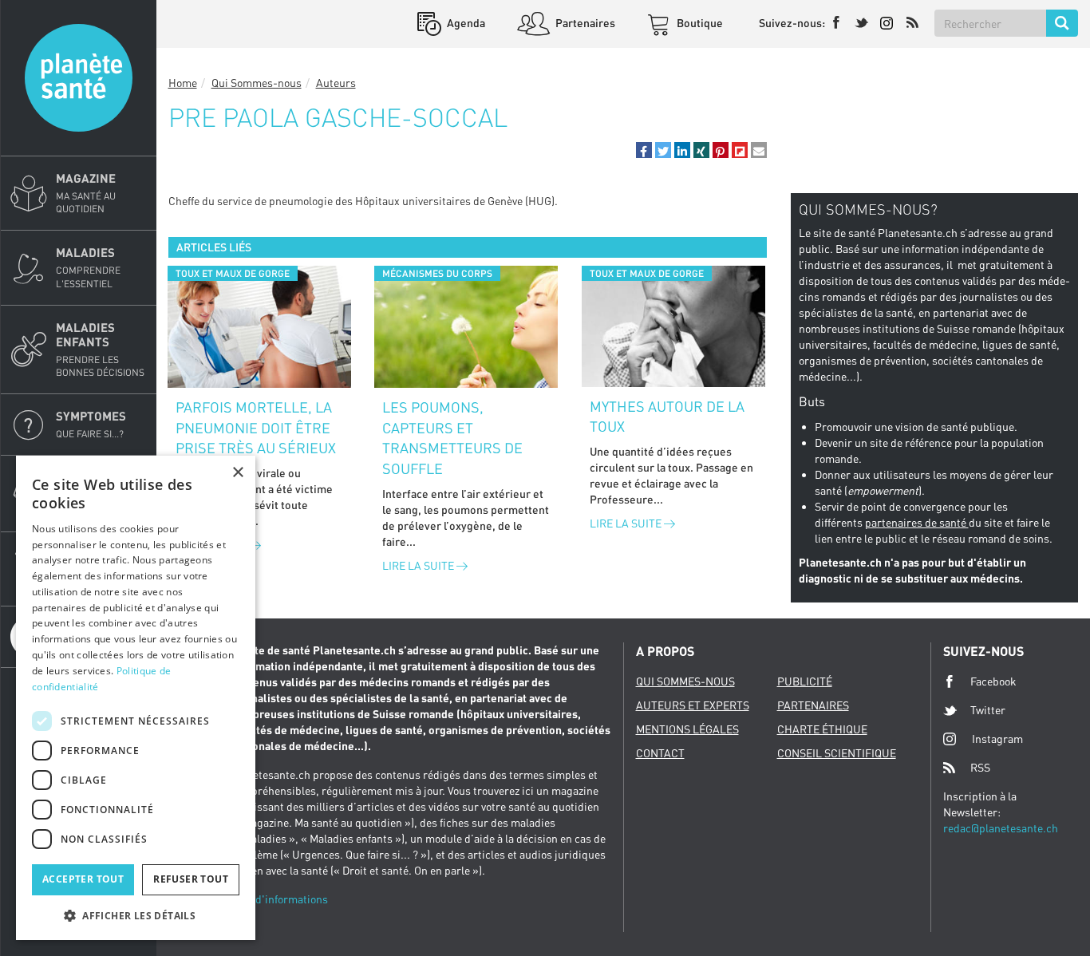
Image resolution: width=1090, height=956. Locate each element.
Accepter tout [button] (83, 879)
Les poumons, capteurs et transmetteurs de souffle (452, 437)
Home (182, 82)
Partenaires (584, 23)
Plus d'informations (279, 899)
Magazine (86, 193)
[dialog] (135, 698)
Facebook (993, 681)
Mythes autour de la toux (667, 416)
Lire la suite (419, 565)
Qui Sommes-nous (256, 82)
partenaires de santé (917, 522)
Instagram (997, 738)
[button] (644, 150)
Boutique (698, 23)
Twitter (987, 710)
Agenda (464, 23)
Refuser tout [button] (190, 879)
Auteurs (336, 82)
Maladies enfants (100, 349)
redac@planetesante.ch (1000, 828)
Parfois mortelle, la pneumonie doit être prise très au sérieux (256, 427)
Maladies (88, 267)
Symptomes (91, 424)
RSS (980, 767)
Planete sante (78, 78)
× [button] (237, 473)
